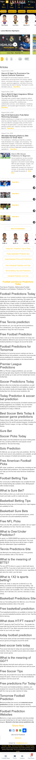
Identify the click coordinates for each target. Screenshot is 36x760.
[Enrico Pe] (26, 237)
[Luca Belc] (15, 19)
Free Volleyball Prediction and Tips (18, 265)
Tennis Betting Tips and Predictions (18, 270)
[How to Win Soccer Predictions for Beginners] (5, 164)
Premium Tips (12, 11)
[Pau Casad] (4, 19)
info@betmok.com (21, 743)
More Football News (18, 229)
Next (26, 59)
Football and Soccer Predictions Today (18, 282)
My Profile (3, 11)
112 (20, 59)
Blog (9, 746)
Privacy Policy (30, 746)
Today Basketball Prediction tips (18, 254)
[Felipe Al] (4, 237)
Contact (4, 746)
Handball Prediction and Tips (18, 276)
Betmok (18, 738)
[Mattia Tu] (15, 237)
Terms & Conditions (18, 746)
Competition (21, 11)
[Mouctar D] (26, 19)
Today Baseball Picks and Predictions (18, 259)
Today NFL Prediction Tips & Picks (18, 248)
